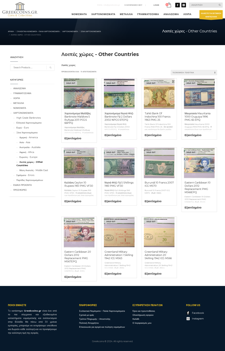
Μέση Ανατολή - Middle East (33, 170)
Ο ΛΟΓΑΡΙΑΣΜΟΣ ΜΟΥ (133, 5)
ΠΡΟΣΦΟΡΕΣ (20, 190)
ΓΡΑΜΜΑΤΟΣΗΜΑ (22, 93)
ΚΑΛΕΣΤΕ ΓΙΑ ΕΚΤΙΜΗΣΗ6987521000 (211, 15)
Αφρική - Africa (26, 152)
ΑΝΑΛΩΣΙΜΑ (19, 88)
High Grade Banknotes (28, 117)
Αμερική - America (28, 137)
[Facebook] (177, 5)
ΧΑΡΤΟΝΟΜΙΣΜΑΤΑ (23, 113)
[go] (219, 5)
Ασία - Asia (24, 142)
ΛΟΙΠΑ (16, 98)
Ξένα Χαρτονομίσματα (27, 132)
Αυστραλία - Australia (29, 147)
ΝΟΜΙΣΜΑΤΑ (19, 108)
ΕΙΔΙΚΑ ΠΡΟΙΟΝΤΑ (22, 185)
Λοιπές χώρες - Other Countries (29, 164)
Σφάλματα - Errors (25, 175)
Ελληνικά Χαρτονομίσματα (28, 122)
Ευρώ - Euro (22, 127)
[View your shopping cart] (168, 5)
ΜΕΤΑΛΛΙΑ (18, 103)
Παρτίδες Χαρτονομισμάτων (29, 180)
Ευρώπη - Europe (28, 157)
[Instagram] (183, 5)
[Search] (50, 67)
